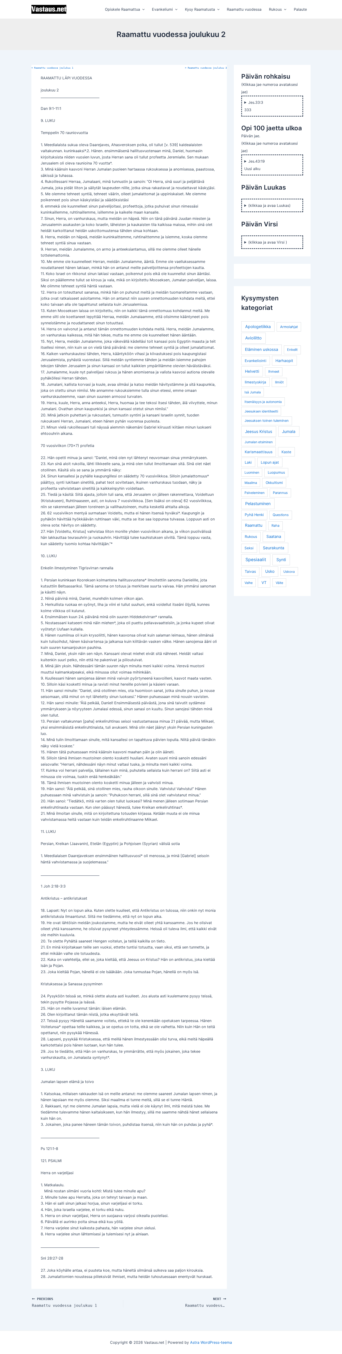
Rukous (275, 9)
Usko (270, 571)
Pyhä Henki (254, 515)
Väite (279, 583)
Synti (281, 559)
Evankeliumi (162, 9)
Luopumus (276, 472)
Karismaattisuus (258, 452)
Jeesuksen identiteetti (261, 411)
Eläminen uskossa (261, 349)
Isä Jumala (253, 392)
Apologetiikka (258, 326)
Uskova (289, 571)
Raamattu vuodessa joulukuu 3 (206, 68)
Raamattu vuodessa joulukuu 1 (52, 68)
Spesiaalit (255, 559)
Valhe (249, 583)
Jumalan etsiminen (259, 442)
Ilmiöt (279, 382)
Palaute (300, 9)
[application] (142, 9)
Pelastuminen (258, 503)
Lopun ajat (270, 462)
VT (264, 582)
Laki (248, 462)
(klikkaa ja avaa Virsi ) (267, 242)
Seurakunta (273, 547)
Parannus (280, 493)
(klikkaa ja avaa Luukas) (269, 205)
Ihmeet (273, 371)
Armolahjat (289, 327)
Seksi (249, 548)
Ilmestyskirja (255, 382)
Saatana (273, 536)
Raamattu (253, 525)
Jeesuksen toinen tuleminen (267, 421)
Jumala (288, 431)
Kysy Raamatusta (200, 9)
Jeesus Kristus (258, 431)
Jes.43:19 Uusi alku (254, 165)
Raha (275, 525)
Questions (281, 515)
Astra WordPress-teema (211, 1342)
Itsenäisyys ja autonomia (263, 402)
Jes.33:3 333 (253, 106)
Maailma (251, 483)
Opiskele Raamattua (122, 9)
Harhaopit (284, 360)
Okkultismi (274, 482)
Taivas (250, 571)
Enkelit (292, 350)
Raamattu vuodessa (244, 9)
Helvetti (252, 371)
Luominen (252, 472)
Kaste (286, 452)
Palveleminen (255, 493)
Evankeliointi (255, 361)
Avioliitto (253, 337)
